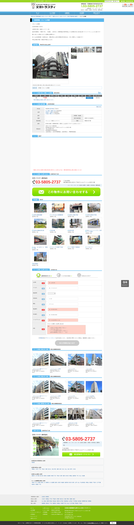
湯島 (58, 469)
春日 (60, 469)
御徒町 (62, 482)
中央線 (47, 113)
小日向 (74, 469)
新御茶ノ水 (48, 482)
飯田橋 (74, 475)
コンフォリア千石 (72, 368)
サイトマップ (34, 516)
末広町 (59, 482)
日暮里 (36, 484)
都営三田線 (49, 501)
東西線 (89, 501)
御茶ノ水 (52, 113)
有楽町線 (66, 501)
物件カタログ (34, 518)
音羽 (71, 469)
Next (67, 65)
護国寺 (33, 475)
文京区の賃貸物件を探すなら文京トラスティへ (78, 508)
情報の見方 (98, 106)
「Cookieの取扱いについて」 (93, 523)
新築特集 (45, 514)
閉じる (113, 523)
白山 (66, 469)
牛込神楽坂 (82, 482)
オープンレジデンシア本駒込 (56, 368)
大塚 (53, 469)
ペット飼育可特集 (56, 508)
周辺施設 (45, 512)
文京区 (50, 108)
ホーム (32, 508)
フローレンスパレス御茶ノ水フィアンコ (40, 368)
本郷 (53, 108)
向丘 (63, 469)
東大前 (67, 475)
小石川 (36, 469)
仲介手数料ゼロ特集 (56, 512)
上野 (76, 482)
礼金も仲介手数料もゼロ (57, 514)
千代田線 (75, 501)
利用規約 (41, 338)
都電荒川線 (84, 501)
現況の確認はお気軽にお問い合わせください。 (44, 99)
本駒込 (33, 469)
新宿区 (33, 462)
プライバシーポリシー (50, 338)
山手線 (70, 501)
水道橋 (51, 112)
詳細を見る (89, 97)
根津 (61, 475)
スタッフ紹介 (46, 510)
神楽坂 (90, 482)
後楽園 (48, 475)
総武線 (47, 112)
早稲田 (76, 503)
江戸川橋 (37, 475)
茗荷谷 (45, 475)
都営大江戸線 (60, 501)
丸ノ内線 (48, 110)
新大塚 (41, 475)
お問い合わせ (46, 508)
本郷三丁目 (53, 110)
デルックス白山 (89, 368)
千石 (40, 469)
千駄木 (43, 469)
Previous (34, 65)
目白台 (49, 469)
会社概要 (33, 510)
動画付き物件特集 (56, 510)
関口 (55, 469)
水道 (68, 469)
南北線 (54, 501)
